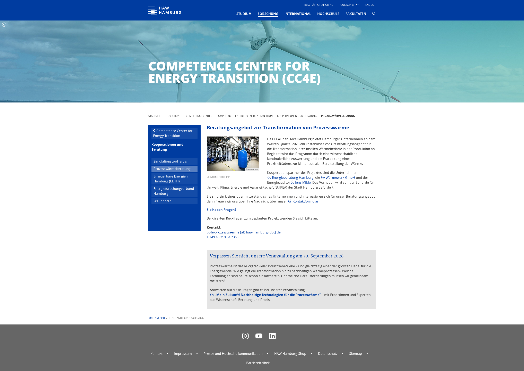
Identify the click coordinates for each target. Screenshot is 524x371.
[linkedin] (272, 336)
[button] (349, 4)
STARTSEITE (155, 115)
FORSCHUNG (173, 115)
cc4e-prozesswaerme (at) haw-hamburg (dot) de (244, 232)
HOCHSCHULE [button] (328, 13)
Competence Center (199, 115)
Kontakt (156, 353)
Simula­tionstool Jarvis (170, 161)
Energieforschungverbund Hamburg (174, 191)
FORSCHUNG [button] (268, 13)
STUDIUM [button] (244, 13)
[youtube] (259, 336)
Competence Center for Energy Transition (245, 115)
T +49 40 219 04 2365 (222, 237)
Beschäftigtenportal (318, 4)
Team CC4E (159, 318)
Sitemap (355, 353)
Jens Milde (303, 182)
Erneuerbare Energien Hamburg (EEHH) (171, 178)
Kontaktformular (305, 201)
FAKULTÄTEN (356, 13)
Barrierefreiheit (258, 363)
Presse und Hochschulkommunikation (233, 353)
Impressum (183, 353)
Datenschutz (328, 353)
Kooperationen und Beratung (297, 115)
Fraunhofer (162, 201)
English (370, 4)
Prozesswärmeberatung (176, 168)
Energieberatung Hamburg (293, 177)
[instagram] (245, 336)
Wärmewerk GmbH (340, 177)
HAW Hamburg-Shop (290, 353)
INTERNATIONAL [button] (298, 13)
